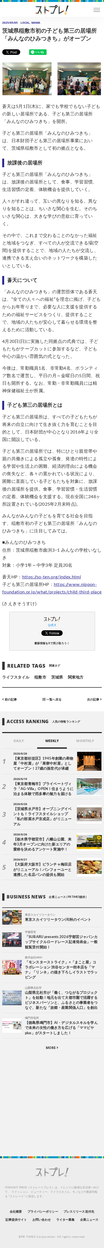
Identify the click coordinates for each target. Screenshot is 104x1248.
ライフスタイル (15, 677)
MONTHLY (85, 740)
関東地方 (75, 677)
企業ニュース (89, 1219)
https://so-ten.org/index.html (51, 577)
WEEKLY (52, 740)
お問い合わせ (41, 1219)
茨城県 (57, 677)
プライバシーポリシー (42, 1211)
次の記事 (93, 699)
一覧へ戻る (53, 699)
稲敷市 (40, 677)
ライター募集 (65, 1219)
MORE (51, 1047)
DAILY (19, 740)
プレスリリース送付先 (79, 1211)
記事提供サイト (16, 1219)
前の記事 (10, 699)
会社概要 (16, 1211)
